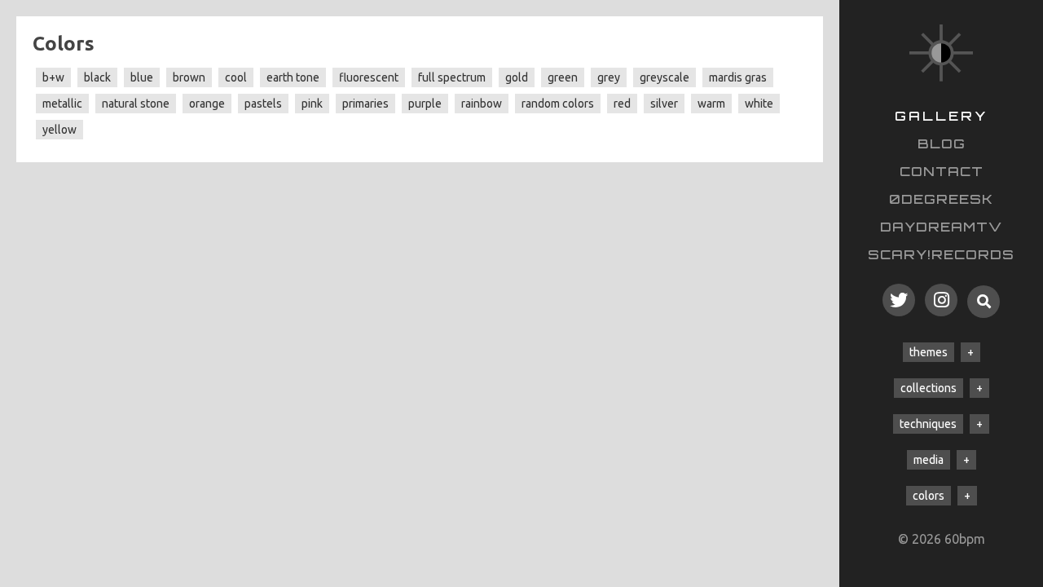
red (622, 103)
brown (189, 77)
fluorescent (368, 77)
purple (425, 103)
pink (312, 103)
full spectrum (452, 77)
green (563, 77)
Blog (942, 143)
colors (928, 495)
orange (207, 103)
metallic (62, 103)
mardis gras (738, 77)
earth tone (292, 77)
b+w (53, 77)
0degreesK (941, 199)
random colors (558, 103)
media (928, 459)
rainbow (481, 103)
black (97, 77)
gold (516, 77)
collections (928, 388)
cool (236, 77)
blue (141, 77)
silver (664, 103)
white (759, 103)
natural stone (135, 103)
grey (608, 77)
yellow (59, 129)
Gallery (941, 116)
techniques (928, 423)
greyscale (664, 77)
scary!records (941, 254)
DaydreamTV (941, 226)
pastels (263, 103)
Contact (942, 171)
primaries (365, 103)
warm (711, 103)
